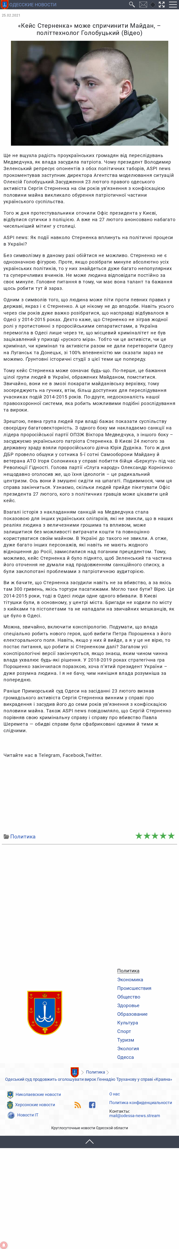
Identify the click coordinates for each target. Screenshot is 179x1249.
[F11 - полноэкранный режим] (161, 4)
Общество (128, 996)
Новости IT (27, 1115)
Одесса (125, 1057)
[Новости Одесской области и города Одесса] (44, 1013)
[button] (89, 1142)
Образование (132, 1014)
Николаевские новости (38, 1094)
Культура (127, 1022)
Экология (128, 1048)
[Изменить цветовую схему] (153, 5)
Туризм (125, 1039)
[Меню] (173, 4)
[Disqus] (89, 905)
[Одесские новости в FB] (92, 1105)
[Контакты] (143, 4)
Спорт (124, 1031)
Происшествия (134, 988)
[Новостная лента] (78, 1105)
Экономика (130, 979)
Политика (128, 970)
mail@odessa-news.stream (134, 1116)
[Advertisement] (89, 795)
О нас (114, 1094)
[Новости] (74, 1072)
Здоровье (128, 1005)
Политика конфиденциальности (140, 1103)
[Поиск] (132, 4)
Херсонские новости (35, 1104)
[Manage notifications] (3, 1245)
